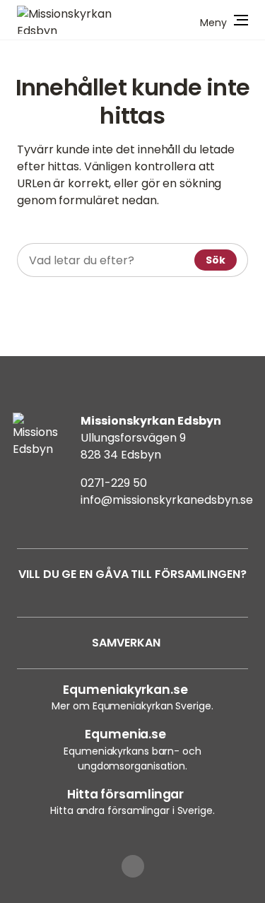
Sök (215, 260)
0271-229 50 (114, 483)
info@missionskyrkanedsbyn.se (167, 500)
